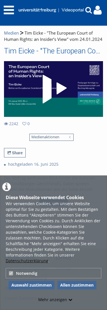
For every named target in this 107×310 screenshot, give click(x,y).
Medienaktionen (45, 137)
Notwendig (26, 273)
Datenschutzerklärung (27, 260)
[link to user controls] (97, 10)
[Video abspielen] (53, 89)
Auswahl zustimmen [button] (31, 285)
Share (17, 152)
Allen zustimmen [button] (77, 285)
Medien (11, 33)
